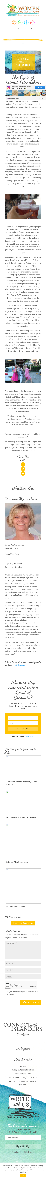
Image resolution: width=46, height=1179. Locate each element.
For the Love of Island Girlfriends (21, 817)
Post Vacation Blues (23, 1074)
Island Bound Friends (15, 907)
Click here (29, 1152)
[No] (43, 1171)
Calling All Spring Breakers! (23, 1070)
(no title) (23, 1066)
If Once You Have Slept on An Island (23, 1078)
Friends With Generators (17, 862)
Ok (23, 1175)
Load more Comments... (23, 923)
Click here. (20, 665)
